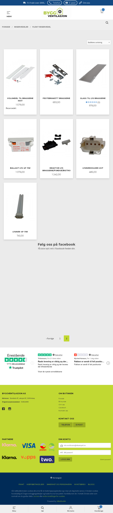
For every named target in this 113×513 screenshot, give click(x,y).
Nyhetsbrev (79, 484)
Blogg (91, 484)
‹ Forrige (50, 338)
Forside (61, 398)
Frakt (21, 484)
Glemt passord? (105, 459)
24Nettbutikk (61, 501)
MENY (8, 13)
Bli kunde (62, 401)
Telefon (56, 2)
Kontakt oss (63, 411)
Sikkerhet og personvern (59, 484)
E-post (72, 2)
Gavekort (62, 408)
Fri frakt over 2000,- (36, 2)
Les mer (36, 496)
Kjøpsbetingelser (35, 484)
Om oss (86, 2)
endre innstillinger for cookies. (54, 496)
